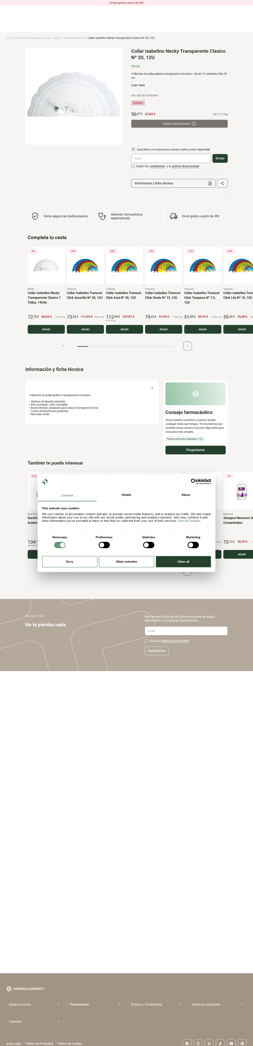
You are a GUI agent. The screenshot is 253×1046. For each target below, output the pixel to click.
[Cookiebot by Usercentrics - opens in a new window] (194, 482)
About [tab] (185, 494)
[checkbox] (132, 166)
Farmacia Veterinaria (28, 37)
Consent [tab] (67, 495)
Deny (69, 561)
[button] (96, 1004)
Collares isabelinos (73, 37)
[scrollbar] (125, 346)
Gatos (47, 37)
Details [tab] (126, 494)
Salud (56, 37)
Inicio (9, 37)
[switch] (104, 545)
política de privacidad (185, 166)
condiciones (157, 166)
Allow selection (126, 561)
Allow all (183, 561)
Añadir (46, 329)
